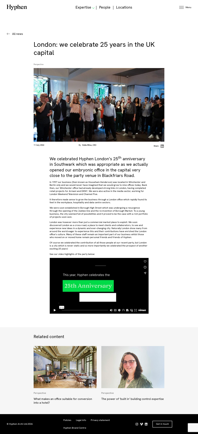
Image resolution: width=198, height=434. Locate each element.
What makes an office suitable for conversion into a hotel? (63, 401)
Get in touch (162, 423)
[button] (185, 7)
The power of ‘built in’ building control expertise (132, 399)
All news (17, 34)
